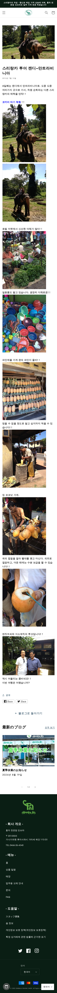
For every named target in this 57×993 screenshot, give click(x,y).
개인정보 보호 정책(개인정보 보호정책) (26, 930)
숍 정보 (9, 923)
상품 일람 (11, 869)
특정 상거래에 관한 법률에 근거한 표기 (26, 937)
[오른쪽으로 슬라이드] (35, 787)
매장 (8, 876)
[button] (3, 12)
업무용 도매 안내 (14, 883)
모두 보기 (50, 727)
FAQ (8, 897)
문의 (8, 890)
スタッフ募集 (13, 916)
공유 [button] (8, 695)
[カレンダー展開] (6, 986)
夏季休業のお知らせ (14, 770)
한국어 (27, 971)
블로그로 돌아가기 (30, 713)
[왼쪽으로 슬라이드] (22, 787)
